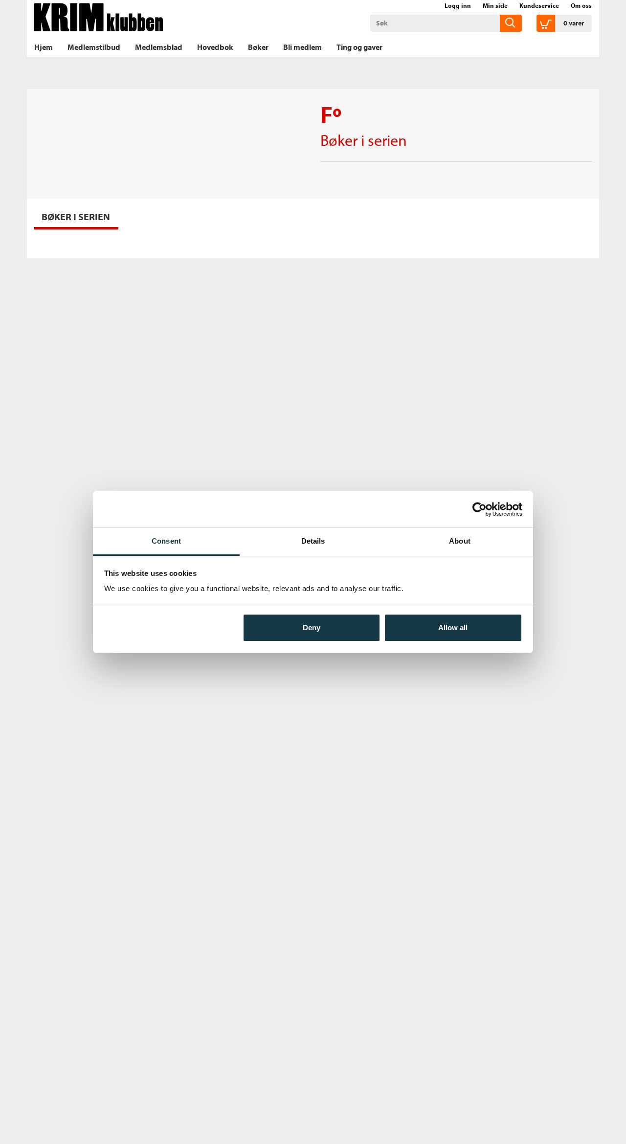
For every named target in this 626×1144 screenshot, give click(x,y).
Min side (495, 5)
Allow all (453, 627)
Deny (311, 627)
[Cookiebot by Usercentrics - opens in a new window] (479, 509)
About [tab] (459, 541)
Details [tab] (313, 541)
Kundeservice (539, 5)
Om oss (581, 5)
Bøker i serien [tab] (76, 216)
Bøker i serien (363, 140)
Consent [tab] (166, 541)
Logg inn (458, 5)
